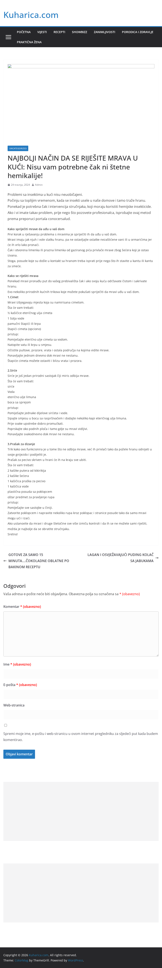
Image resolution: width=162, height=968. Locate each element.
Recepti (59, 32)
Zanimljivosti (104, 32)
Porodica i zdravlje (137, 32)
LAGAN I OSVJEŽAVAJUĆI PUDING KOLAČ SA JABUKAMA (121, 557)
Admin (39, 185)
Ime (17, 664)
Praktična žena (29, 42)
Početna (24, 32)
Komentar (22, 606)
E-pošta (20, 684)
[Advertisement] (81, 811)
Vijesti (42, 32)
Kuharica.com (31, 14)
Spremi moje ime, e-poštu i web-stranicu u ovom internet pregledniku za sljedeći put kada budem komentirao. (80, 736)
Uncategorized (18, 148)
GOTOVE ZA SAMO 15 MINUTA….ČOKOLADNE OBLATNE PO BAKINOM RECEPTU (38, 560)
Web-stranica (13, 705)
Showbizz (79, 32)
